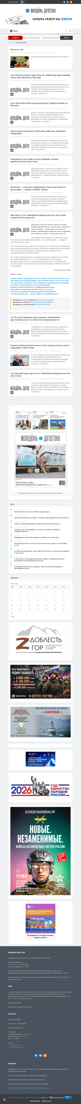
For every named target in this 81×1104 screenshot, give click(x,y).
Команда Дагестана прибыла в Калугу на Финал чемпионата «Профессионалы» (37, 530)
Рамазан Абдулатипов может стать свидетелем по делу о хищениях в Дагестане (40, 346)
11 (21, 600)
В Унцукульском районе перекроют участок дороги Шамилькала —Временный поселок (39, 567)
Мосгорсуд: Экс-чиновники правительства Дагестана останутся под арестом (38, 216)
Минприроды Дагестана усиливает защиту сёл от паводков (36, 537)
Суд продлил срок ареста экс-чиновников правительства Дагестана (40, 374)
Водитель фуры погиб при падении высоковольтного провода (37, 524)
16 (64, 600)
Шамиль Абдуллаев (25, 80)
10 (12, 600)
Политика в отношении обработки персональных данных (29, 1088)
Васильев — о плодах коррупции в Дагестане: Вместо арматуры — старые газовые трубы (38, 188)
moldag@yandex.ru (15, 1045)
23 (64, 604)
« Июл (12, 617)
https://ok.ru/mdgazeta (43, 304)
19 (29, 604)
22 (55, 604)
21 (46, 604)
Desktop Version (35, 1101)
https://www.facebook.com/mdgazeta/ (41, 302)
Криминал (55, 108)
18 (21, 604)
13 (38, 600)
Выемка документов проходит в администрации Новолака (32, 287)
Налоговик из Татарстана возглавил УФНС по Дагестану (31, 289)
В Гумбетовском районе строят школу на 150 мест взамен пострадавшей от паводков (41, 552)
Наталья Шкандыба (25, 136)
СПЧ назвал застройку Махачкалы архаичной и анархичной (33, 292)
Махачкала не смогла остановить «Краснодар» (32, 512)
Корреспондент (24, 192)
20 (38, 604)
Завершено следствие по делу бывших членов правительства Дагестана (34, 160)
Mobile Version (46, 1101)
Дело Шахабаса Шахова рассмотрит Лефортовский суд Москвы (39, 104)
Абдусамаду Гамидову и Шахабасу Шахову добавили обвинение (38, 132)
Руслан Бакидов (24, 52)
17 (12, 604)
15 (55, 600)
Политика (60, 220)
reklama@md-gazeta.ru (16, 1047)
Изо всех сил (16, 49)
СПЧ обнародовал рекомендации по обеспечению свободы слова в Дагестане (39, 281)
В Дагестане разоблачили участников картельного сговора (27, 38)
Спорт (56, 52)
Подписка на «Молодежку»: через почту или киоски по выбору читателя (40, 493)
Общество (60, 80)
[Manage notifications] (4, 1099)
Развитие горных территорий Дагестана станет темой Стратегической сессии (39, 278)
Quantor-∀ (45, 1097)
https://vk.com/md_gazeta (46, 300)
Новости (54, 80)
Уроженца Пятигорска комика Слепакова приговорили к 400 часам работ (41, 518)
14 (46, 600)
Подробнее (64, 57)
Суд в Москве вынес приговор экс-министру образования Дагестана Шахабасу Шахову (40, 76)
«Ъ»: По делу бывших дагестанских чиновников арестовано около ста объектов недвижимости (35, 318)
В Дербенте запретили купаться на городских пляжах (30, 285)
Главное (50, 52)
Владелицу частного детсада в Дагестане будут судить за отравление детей (40, 544)
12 (29, 600)
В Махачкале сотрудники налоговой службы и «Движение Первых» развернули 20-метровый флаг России (39, 560)
